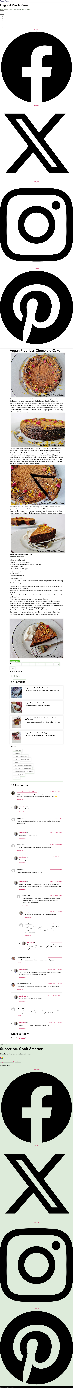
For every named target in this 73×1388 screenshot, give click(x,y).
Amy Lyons (22, 806)
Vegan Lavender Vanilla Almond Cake (37, 688)
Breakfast (17, 753)
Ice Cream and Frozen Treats (23, 765)
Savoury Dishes (19, 775)
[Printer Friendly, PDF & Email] (15, 661)
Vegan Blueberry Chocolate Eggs (36, 733)
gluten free (40, 664)
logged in (22, 1038)
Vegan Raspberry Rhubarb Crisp (36, 703)
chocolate (26, 664)
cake (18, 664)
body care (18, 750)
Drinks (16, 762)
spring (57, 664)
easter (33, 664)
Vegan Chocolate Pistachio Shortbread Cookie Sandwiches (41, 719)
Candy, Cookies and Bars (22, 759)
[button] (2, 12)
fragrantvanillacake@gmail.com (10, 1062)
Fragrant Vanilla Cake (6, 1)
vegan (12, 668)
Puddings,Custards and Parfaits (24, 772)
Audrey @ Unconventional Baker (27, 792)
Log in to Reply (20, 799)
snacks (17, 778)
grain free (49, 664)
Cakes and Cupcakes (21, 756)
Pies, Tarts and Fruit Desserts (23, 768)
